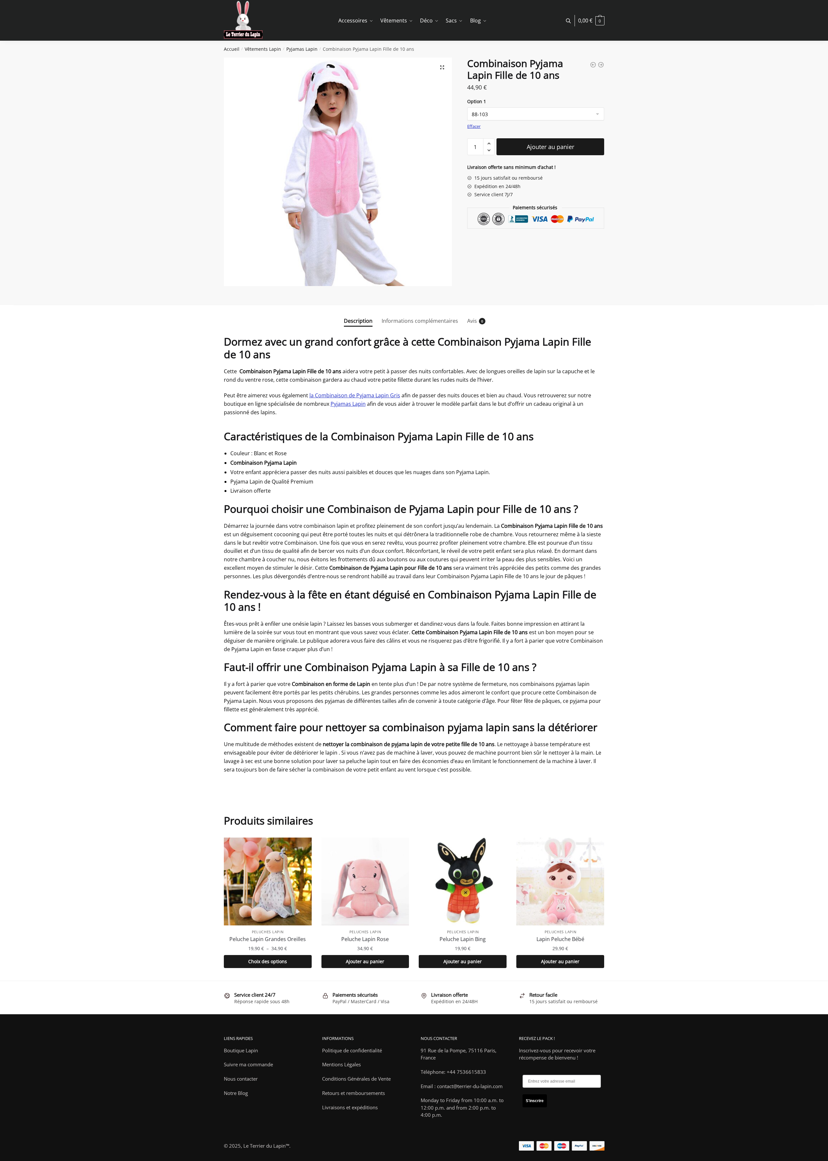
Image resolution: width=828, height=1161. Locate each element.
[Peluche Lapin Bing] (463, 881)
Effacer (474, 126)
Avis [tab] (472, 320)
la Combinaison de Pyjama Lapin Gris (354, 395)
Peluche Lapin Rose (365, 939)
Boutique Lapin (241, 1050)
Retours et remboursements (353, 1093)
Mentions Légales (341, 1064)
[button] (442, 67)
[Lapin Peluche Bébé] (560, 881)
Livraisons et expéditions (350, 1107)
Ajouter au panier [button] (365, 961)
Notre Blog (236, 1093)
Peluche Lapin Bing (463, 939)
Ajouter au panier (550, 147)
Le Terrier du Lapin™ (266, 1145)
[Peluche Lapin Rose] (365, 881)
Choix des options (267, 961)
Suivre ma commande (248, 1064)
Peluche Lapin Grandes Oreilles (267, 939)
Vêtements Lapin (263, 49)
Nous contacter (241, 1078)
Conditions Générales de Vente (356, 1078)
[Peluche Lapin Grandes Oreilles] (268, 881)
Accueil (231, 49)
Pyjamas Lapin (302, 49)
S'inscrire (535, 1101)
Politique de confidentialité (352, 1050)
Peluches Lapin (268, 931)
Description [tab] (358, 320)
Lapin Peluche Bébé (560, 939)
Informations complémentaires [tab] (420, 320)
